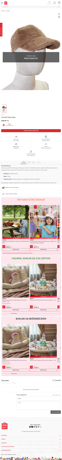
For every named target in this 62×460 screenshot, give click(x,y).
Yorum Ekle (58, 380)
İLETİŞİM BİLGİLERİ (5, 450)
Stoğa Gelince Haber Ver (31, 130)
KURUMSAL (4, 435)
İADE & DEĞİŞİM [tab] (33, 162)
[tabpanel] (31, 174)
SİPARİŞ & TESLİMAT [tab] (29, 162)
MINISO (3, 114)
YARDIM (3, 439)
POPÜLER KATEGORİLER (7, 446)
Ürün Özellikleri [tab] (38, 162)
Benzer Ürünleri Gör (31, 58)
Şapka (8, 10)
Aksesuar (3, 10)
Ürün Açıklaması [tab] (23, 162)
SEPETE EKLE (16, 249)
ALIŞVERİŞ (3, 443)
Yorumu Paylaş (56, 412)
